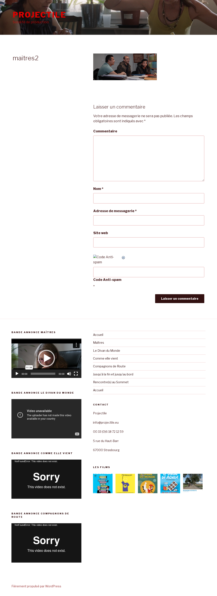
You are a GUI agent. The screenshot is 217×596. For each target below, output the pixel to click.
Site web (100, 233)
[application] (46, 358)
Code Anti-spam (107, 280)
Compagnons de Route (109, 366)
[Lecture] (17, 374)
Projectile (39, 14)
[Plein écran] (76, 374)
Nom (98, 189)
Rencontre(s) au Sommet (111, 382)
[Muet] (69, 374)
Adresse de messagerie (115, 211)
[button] (46, 358)
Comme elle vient (105, 358)
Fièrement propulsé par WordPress (36, 586)
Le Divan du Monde (106, 350)
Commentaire (105, 131)
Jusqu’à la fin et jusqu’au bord (113, 374)
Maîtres (98, 342)
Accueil (98, 334)
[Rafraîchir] (123, 257)
